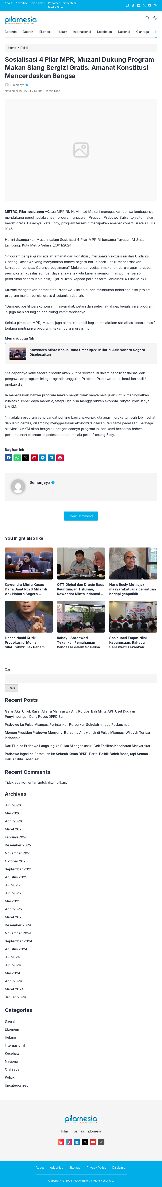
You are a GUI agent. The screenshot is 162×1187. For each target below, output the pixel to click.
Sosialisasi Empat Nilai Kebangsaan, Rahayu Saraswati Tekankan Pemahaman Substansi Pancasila (128, 642)
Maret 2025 (14, 917)
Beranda (11, 31)
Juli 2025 (12, 885)
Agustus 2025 (16, 877)
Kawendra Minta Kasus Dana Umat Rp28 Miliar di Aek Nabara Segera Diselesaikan (87, 352)
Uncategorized (16, 1085)
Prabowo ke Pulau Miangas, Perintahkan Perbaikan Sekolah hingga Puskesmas (67, 724)
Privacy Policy (96, 1167)
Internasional (82, 31)
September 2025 (18, 869)
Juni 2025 (13, 893)
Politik (10, 1077)
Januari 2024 (15, 997)
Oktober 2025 (16, 861)
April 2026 (13, 821)
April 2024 (13, 981)
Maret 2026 (14, 829)
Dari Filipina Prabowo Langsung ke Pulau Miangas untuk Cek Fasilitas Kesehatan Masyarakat (77, 746)
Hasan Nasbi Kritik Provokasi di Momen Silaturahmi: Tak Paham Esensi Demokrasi (25, 642)
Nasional (124, 31)
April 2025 (13, 909)
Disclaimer (38, 3)
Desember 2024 (18, 925)
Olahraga (142, 31)
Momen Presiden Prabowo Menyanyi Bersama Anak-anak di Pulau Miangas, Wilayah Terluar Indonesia (77, 735)
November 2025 (18, 853)
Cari (8, 669)
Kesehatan (104, 31)
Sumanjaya (40, 482)
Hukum (62, 31)
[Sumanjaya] (20, 492)
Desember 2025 (18, 845)
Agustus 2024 (16, 949)
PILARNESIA (80, 1180)
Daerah (28, 31)
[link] (127, 5)
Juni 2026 (13, 805)
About (8, 3)
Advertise (22, 3)
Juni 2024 (13, 965)
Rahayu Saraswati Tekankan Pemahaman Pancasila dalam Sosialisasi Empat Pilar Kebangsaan (80, 642)
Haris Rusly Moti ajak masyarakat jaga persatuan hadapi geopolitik (132, 589)
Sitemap (75, 1167)
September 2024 (18, 941)
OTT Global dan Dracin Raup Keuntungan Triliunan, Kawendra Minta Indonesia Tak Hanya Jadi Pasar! (80, 589)
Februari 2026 (16, 837)
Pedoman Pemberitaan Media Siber (62, 5)
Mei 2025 (12, 901)
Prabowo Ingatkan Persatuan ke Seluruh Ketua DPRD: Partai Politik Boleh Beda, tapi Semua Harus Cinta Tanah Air (76, 756)
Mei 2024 (12, 973)
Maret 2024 (14, 989)
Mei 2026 (12, 813)
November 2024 (18, 933)
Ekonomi (45, 31)
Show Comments (81, 516)
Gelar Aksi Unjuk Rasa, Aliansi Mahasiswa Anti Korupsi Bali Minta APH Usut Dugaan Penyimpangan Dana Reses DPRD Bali (70, 714)
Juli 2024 (12, 957)
